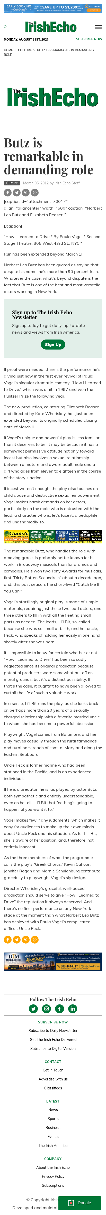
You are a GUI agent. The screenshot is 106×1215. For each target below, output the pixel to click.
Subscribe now (89, 39)
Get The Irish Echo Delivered (53, 1039)
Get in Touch (53, 1070)
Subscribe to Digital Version (53, 1048)
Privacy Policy (53, 1176)
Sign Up (53, 344)
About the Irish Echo (53, 1167)
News (53, 1109)
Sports (53, 1118)
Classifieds (53, 1088)
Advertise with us (53, 1079)
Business (53, 1127)
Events (53, 1136)
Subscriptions (53, 1185)
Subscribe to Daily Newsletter (53, 1030)
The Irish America (53, 1145)
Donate (84, 1203)
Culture (25, 50)
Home (8, 50)
